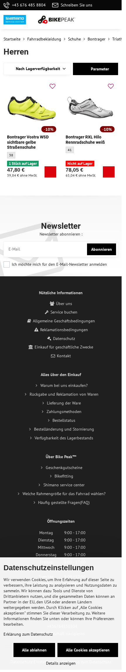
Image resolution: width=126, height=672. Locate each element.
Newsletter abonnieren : (61, 234)
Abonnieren (101, 249)
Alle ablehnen (34, 650)
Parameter (99, 69)
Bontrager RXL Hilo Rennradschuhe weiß (85, 140)
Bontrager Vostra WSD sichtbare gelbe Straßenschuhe (28, 142)
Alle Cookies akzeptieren (88, 650)
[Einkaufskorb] (100, 20)
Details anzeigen (61, 663)
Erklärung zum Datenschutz (28, 634)
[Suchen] (86, 20)
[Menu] (115, 20)
